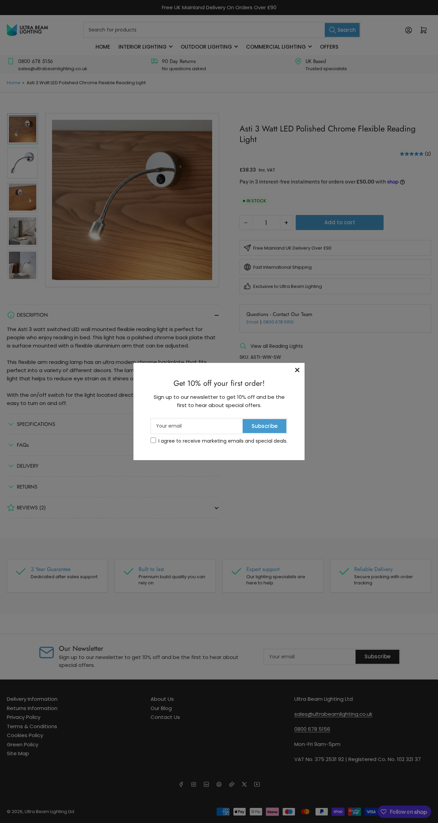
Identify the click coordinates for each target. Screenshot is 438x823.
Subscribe (265, 426)
